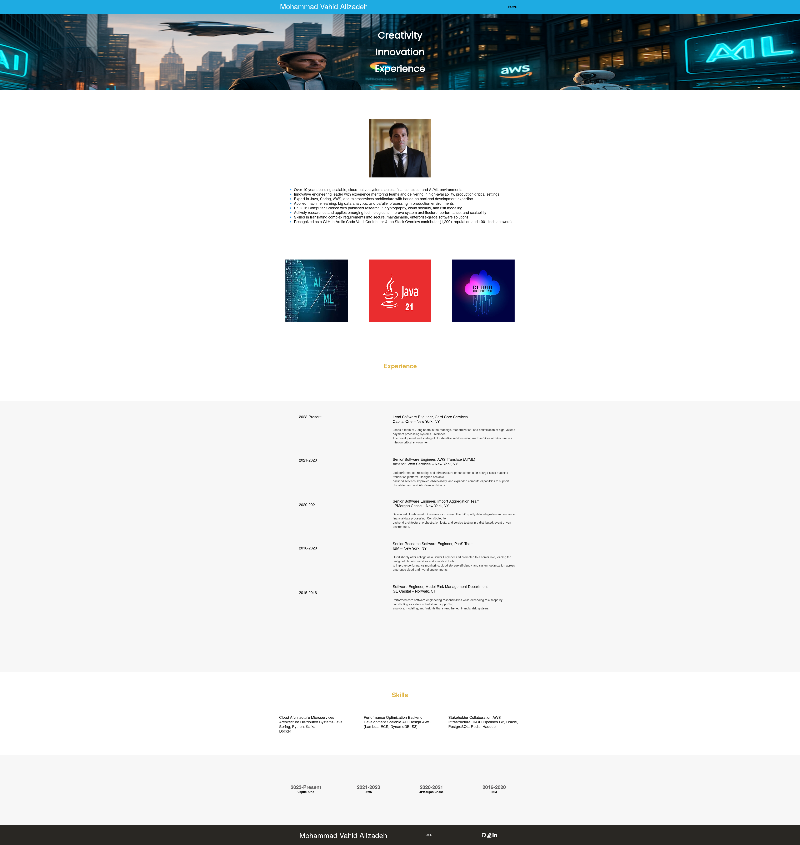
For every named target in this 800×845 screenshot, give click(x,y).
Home (512, 7)
